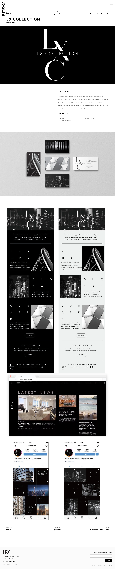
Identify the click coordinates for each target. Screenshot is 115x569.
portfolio (57, 13)
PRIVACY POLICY (107, 565)
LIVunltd (9, 14)
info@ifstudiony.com (9, 561)
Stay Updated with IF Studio (103, 552)
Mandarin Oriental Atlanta (99, 14)
